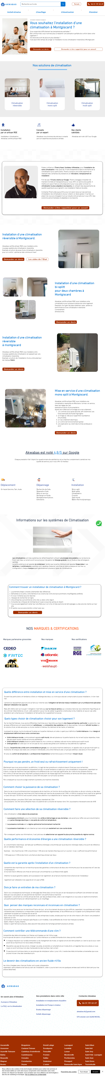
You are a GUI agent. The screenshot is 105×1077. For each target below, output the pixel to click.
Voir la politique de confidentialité (35, 1074)
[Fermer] (102, 1071)
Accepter (95, 1072)
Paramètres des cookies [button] (69, 1072)
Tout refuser (84, 1072)
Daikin (12, 360)
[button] (14, 12)
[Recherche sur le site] (63, 4)
